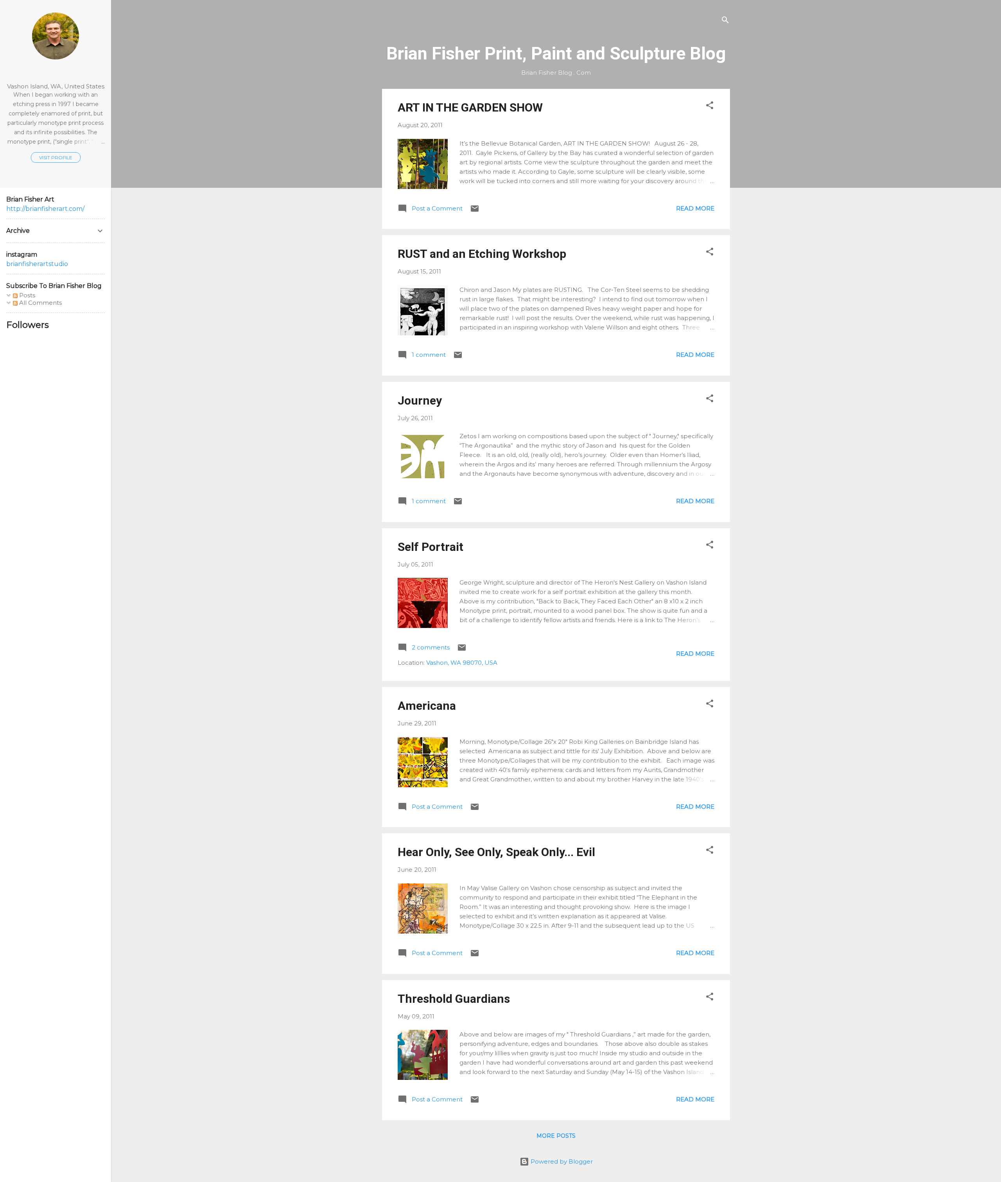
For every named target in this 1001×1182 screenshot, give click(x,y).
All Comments (40, 302)
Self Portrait (430, 547)
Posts (26, 295)
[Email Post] (474, 211)
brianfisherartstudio (37, 264)
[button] (709, 107)
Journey (420, 400)
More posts (556, 1135)
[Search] (725, 21)
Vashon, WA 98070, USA (461, 662)
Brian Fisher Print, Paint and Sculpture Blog (556, 53)
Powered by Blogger (561, 1161)
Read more (695, 208)
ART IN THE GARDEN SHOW (470, 107)
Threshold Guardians (454, 999)
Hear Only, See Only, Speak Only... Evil (496, 852)
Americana (427, 705)
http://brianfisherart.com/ (45, 208)
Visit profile (55, 157)
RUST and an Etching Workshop (482, 254)
